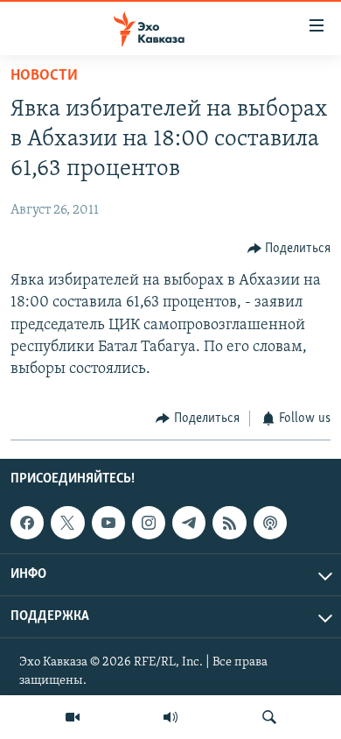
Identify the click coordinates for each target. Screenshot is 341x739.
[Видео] (72, 717)
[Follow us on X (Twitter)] (67, 522)
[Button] (289, 248)
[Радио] (170, 717)
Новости (44, 76)
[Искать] (269, 717)
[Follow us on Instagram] (148, 522)
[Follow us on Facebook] (27, 522)
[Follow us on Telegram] (188, 522)
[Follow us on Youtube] (108, 522)
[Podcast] (270, 522)
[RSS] (229, 522)
